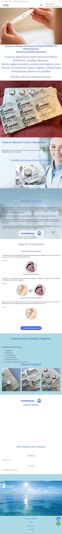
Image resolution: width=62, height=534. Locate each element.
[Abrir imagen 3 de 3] (51, 379)
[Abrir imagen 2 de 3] (31, 379)
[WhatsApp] (60, 1)
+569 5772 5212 (49, 4)
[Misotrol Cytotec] (5, 5)
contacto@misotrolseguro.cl (53, 6)
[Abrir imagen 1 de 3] (11, 379)
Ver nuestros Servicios (31, 328)
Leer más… (5, 260)
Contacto (31, 529)
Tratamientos (31, 526)
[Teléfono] (58, 519)
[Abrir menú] (41, 5)
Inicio (31, 522)
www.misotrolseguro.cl (31, 518)
